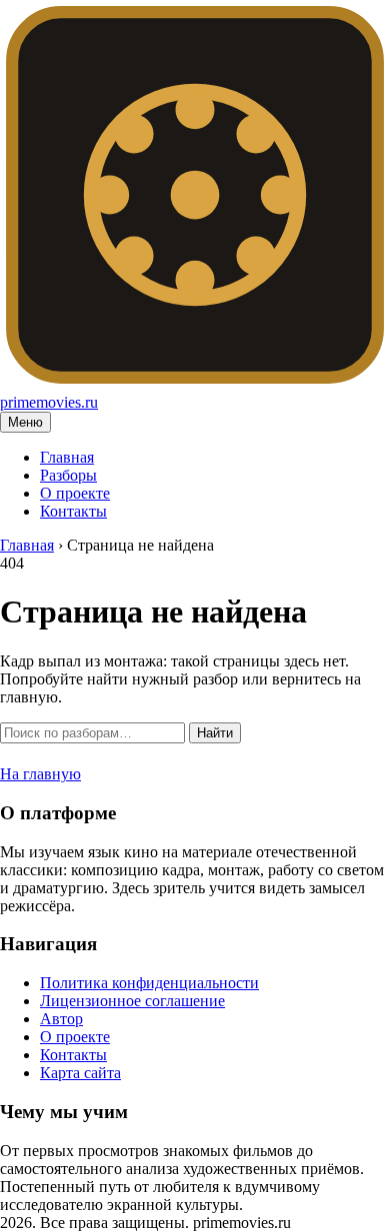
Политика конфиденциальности (149, 982)
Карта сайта (80, 1072)
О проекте (75, 493)
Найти (215, 732)
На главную (40, 773)
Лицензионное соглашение (132, 1000)
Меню (25, 422)
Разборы (68, 475)
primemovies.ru (49, 402)
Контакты (73, 511)
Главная (67, 457)
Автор (61, 1018)
